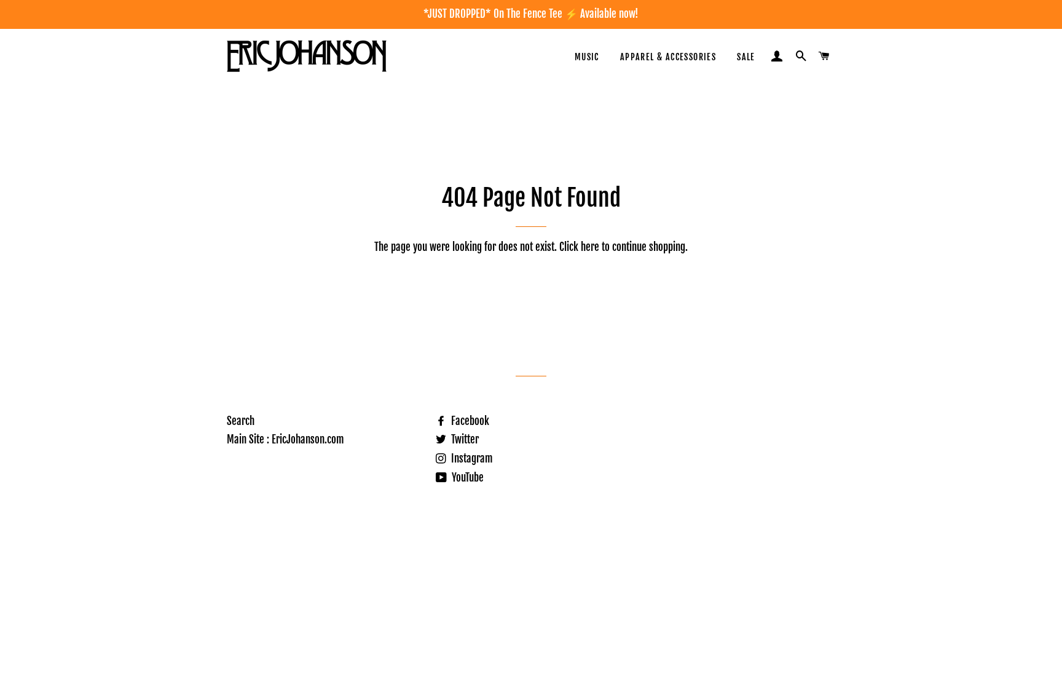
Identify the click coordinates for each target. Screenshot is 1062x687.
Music (587, 57)
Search (240, 421)
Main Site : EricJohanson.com (285, 439)
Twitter (464, 439)
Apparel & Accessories (668, 57)
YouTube (466, 477)
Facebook (469, 421)
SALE (746, 57)
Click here (579, 246)
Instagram (471, 458)
